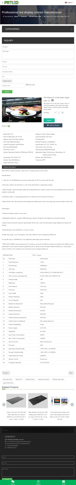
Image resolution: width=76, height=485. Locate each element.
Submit (7, 91)
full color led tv (7, 379)
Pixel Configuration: (9, 136)
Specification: (40, 144)
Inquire (49, 120)
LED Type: (6, 142)
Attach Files (7, 81)
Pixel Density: (40, 149)
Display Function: (41, 134)
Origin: (5, 162)
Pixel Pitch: (6, 149)
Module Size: (40, 157)
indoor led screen (43, 379)
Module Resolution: (42, 142)
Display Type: (7, 139)
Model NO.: (6, 134)
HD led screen (30, 379)
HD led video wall (58, 379)
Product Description (9, 167)
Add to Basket (54, 125)
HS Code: (6, 147)
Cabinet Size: (7, 160)
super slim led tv (8, 383)
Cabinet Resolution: (9, 144)
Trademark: (39, 160)
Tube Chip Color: (41, 147)
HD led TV (19, 379)
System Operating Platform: (12, 152)
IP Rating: (39, 139)
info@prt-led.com (12, 447)
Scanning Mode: (41, 136)
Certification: (7, 157)
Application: (39, 152)
